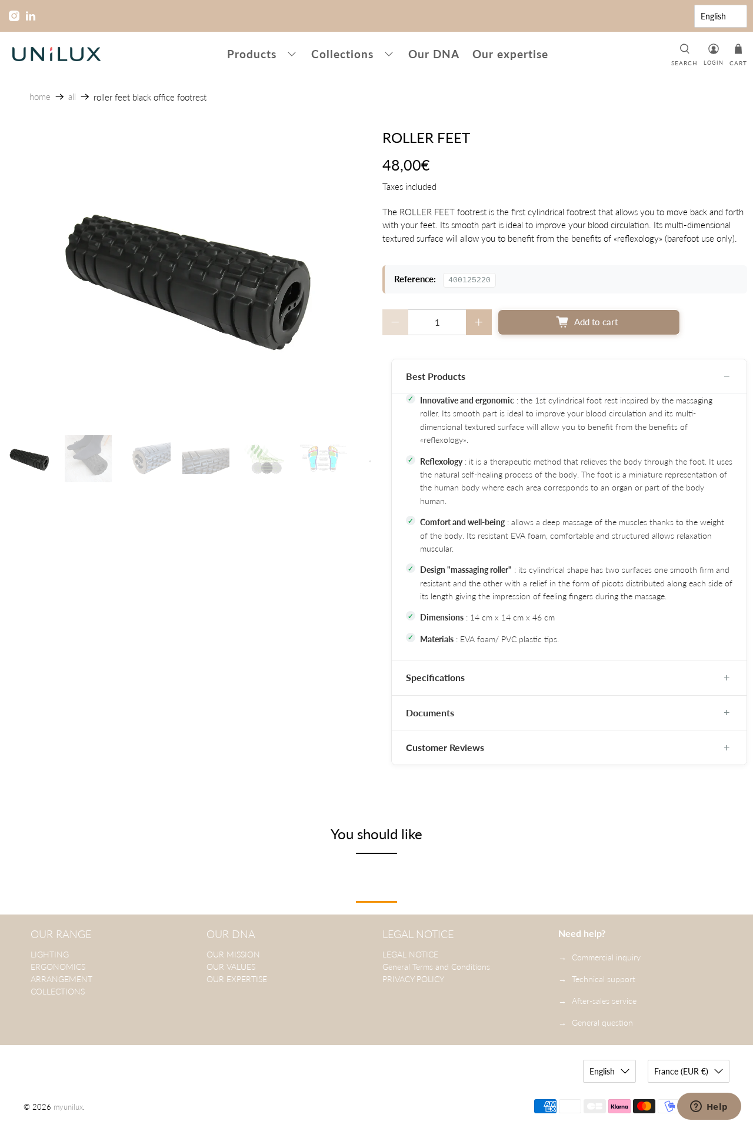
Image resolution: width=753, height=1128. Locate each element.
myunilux (68, 1107)
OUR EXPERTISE (236, 979)
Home (40, 96)
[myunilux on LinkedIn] (30, 16)
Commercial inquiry (606, 957)
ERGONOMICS (58, 967)
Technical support (603, 979)
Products (251, 54)
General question (602, 1022)
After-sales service (604, 1001)
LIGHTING (50, 954)
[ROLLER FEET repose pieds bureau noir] (188, 276)
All (72, 96)
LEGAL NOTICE (410, 954)
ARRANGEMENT (61, 979)
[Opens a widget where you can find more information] (709, 1107)
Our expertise (510, 54)
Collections (342, 54)
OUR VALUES (230, 967)
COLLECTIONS (58, 991)
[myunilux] (56, 54)
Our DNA (433, 54)
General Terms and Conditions (436, 967)
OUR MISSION (233, 954)
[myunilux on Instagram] (14, 16)
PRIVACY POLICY (413, 979)
